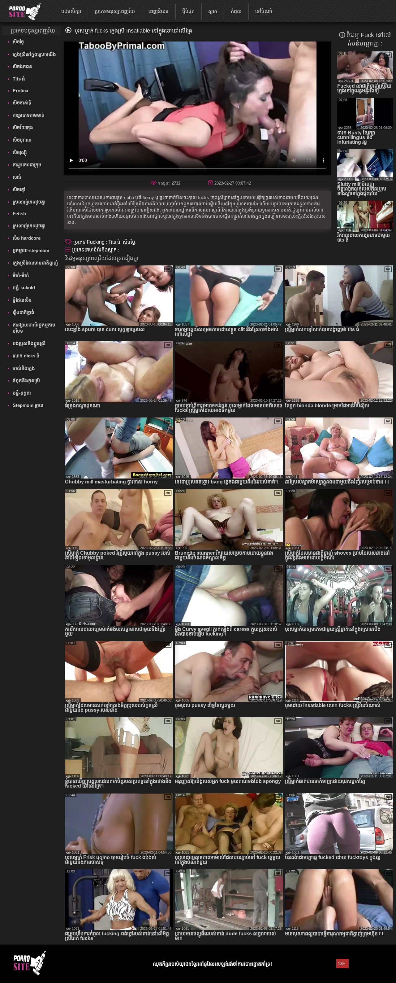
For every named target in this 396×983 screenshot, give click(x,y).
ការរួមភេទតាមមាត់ (29, 115)
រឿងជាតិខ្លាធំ (23, 312)
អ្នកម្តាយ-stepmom (31, 250)
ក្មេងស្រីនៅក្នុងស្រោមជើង (34, 54)
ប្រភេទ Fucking (89, 242)
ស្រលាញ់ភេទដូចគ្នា (29, 201)
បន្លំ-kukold (24, 287)
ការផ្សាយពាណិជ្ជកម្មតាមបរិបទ (34, 328)
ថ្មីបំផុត (188, 11)
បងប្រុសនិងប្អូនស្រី (29, 343)
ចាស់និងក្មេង (24, 368)
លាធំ (17, 177)
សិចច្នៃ (18, 41)
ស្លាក (212, 11)
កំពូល (236, 11)
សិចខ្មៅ (19, 189)
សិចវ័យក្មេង (23, 127)
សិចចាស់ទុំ (22, 102)
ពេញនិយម (158, 11)
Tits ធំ (19, 78)
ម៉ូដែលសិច (22, 300)
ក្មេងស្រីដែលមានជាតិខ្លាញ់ (35, 262)
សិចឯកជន (22, 66)
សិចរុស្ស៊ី (20, 152)
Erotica (20, 90)
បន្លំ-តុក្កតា (22, 392)
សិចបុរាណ (22, 139)
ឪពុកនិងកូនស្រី (26, 380)
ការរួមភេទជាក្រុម (27, 164)
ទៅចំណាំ (263, 11)
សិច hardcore (27, 238)
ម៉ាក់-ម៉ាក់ (21, 275)
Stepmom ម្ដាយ (28, 405)
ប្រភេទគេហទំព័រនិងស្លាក (95, 249)
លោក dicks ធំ (26, 355)
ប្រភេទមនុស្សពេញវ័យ (115, 11)
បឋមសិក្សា (71, 11)
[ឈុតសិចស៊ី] (21, 11)
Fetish (19, 213)
